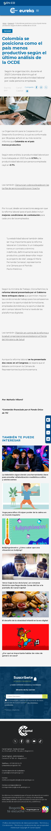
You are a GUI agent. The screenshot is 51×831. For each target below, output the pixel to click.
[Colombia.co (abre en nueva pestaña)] (45, 810)
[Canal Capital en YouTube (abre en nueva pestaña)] (34, 743)
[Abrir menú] (37, 10)
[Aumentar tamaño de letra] (48, 433)
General (7, 31)
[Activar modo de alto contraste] (48, 420)
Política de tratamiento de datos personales (20, 823)
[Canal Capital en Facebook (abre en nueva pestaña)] (21, 743)
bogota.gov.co (33, 810)
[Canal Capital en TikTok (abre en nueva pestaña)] (40, 743)
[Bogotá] (15, 810)
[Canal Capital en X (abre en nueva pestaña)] (15, 743)
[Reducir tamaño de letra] (48, 426)
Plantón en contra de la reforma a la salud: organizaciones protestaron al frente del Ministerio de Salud (25, 336)
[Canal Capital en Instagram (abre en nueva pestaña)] (28, 743)
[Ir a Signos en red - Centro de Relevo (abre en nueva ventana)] (48, 439)
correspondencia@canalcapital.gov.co (16, 787)
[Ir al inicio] (25, 731)
